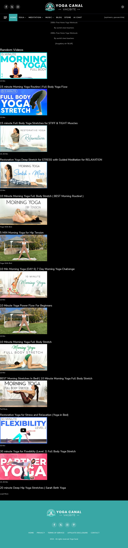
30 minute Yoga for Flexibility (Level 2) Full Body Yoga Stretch (38, 451)
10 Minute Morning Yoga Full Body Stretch (26, 342)
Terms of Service (56, 533)
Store (67, 17)
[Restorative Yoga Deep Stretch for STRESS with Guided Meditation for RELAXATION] (23, 151)
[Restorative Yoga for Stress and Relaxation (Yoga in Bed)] (23, 406)
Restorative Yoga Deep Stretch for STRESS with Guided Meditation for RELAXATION (51, 159)
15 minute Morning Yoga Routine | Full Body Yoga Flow (34, 87)
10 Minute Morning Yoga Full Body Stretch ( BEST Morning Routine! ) (42, 196)
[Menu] (5, 17)
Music (49, 17)
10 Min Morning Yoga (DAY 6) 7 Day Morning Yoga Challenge (37, 269)
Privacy (41, 533)
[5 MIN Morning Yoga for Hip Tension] (23, 224)
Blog (59, 17)
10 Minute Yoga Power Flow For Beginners (26, 305)
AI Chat (78, 17)
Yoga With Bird (6, 227)
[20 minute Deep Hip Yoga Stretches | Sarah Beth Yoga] (23, 479)
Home (13, 17)
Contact (95, 533)
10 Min (2, 190)
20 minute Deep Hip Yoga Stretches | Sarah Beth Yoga (33, 488)
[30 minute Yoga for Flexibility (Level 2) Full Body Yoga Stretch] (23, 443)
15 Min (2, 81)
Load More (4, 494)
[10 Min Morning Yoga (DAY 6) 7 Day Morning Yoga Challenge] (23, 260)
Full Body (3, 409)
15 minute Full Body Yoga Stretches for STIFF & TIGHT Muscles (39, 123)
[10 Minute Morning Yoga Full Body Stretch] (23, 333)
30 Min (2, 445)
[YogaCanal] (64, 7)
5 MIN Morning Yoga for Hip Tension (22, 232)
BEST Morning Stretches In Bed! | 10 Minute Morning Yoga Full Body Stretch (46, 378)
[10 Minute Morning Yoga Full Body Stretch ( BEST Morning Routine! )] (23, 188)
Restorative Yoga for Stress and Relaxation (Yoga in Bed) (34, 415)
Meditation (35, 17)
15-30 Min (4, 154)
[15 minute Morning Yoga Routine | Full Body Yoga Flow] (23, 78)
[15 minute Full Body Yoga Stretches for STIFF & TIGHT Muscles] (23, 115)
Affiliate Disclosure (78, 533)
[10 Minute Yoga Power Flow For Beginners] (23, 297)
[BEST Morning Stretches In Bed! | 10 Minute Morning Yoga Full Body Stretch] (23, 370)
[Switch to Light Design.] (122, 7)
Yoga (21, 17)
